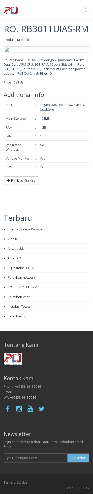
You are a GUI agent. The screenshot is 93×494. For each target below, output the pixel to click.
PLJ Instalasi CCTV (21, 268)
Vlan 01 (13, 239)
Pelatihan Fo (17, 316)
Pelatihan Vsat (19, 297)
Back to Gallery (22, 180)
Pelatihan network (21, 277)
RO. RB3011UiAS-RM (22, 287)
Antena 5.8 (16, 248)
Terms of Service (15, 482)
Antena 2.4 (16, 258)
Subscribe (78, 457)
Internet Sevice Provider (26, 229)
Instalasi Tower (19, 306)
